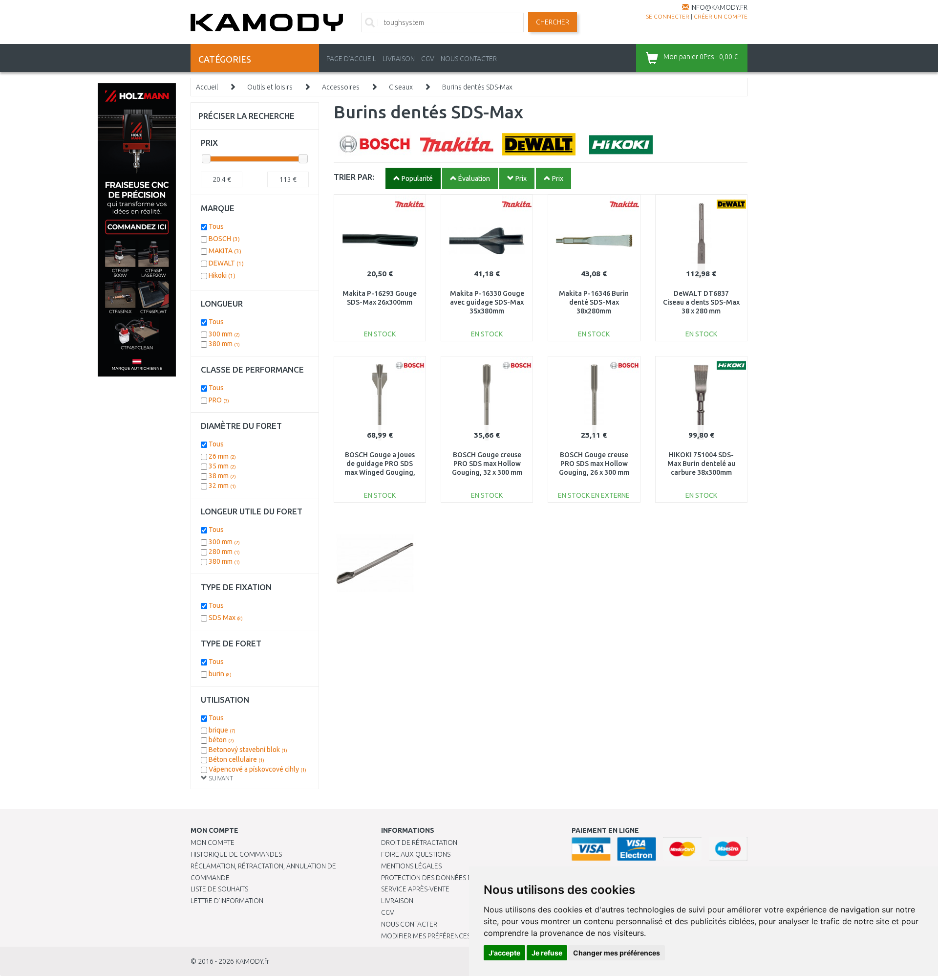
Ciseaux (401, 87)
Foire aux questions (415, 854)
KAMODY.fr (252, 961)
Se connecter (667, 16)
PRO (219, 400)
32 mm (222, 485)
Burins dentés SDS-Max (477, 87)
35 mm (222, 466)
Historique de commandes (236, 854)
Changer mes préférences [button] (616, 953)
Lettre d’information (227, 901)
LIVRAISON (399, 59)
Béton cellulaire (236, 759)
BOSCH (224, 239)
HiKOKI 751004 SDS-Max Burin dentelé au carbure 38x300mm (701, 463)
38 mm (222, 476)
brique (222, 730)
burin (220, 674)
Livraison (397, 901)
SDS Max (226, 617)
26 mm (222, 456)
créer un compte (720, 16)
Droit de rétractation (419, 842)
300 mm (224, 334)
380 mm (224, 344)
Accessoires (341, 87)
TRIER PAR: (354, 176)
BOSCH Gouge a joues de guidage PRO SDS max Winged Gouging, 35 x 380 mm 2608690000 (379, 472)
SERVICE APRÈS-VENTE (415, 889)
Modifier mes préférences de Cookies (445, 936)
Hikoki (222, 275)
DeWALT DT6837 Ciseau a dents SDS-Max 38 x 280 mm (701, 302)
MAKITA (225, 251)
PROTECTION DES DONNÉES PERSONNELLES (448, 878)
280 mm (224, 551)
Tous (216, 226)
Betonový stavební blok (248, 750)
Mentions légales (411, 866)
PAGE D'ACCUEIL (351, 59)
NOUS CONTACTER (469, 59)
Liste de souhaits (219, 889)
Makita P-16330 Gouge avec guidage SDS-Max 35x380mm (487, 302)
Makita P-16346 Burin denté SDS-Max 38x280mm (594, 302)
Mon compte (212, 842)
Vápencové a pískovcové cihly (257, 769)
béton (221, 740)
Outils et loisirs (270, 87)
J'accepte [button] (504, 953)
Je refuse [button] (547, 953)
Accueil (207, 87)
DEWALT (226, 263)
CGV (427, 59)
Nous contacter (409, 924)
